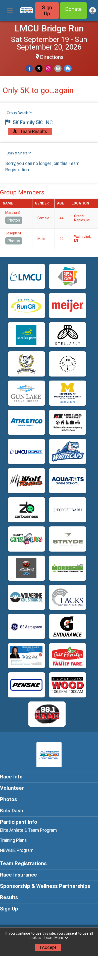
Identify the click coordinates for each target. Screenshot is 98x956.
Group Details (18, 113)
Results (9, 897)
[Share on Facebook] (29, 68)
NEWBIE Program (16, 850)
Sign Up (47, 11)
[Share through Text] (68, 68)
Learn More (53, 938)
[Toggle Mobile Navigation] (10, 11)
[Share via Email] (58, 68)
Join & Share (17, 153)
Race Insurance (18, 875)
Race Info (11, 777)
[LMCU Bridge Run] (26, 12)
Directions (52, 57)
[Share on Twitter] (38, 68)
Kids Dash (11, 811)
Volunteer (12, 788)
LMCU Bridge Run (49, 28)
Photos (13, 220)
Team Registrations (23, 863)
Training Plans (13, 840)
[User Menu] (92, 10)
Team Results (33, 131)
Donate (73, 9)
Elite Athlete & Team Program (28, 830)
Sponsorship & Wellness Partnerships (45, 886)
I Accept (48, 947)
